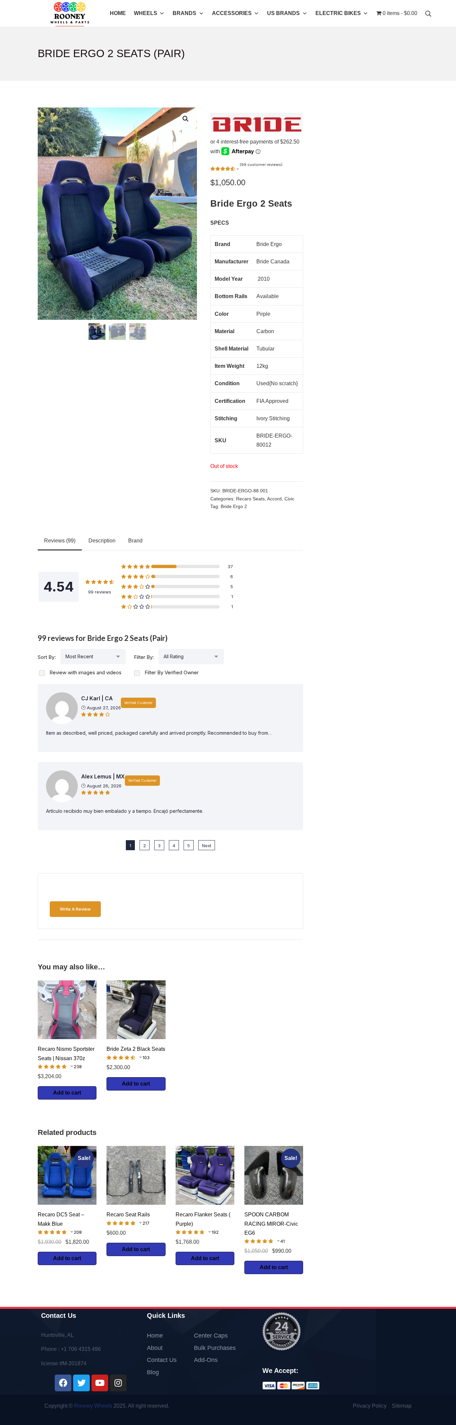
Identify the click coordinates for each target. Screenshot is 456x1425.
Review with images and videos (85, 672)
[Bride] (256, 122)
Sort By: (47, 657)
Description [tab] (102, 540)
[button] (186, 119)
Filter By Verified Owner (172, 672)
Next (206, 845)
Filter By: (144, 657)
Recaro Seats (250, 498)
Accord (274, 498)
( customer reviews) (261, 164)
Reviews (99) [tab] (59, 540)
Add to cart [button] (67, 1093)
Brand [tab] (135, 540)
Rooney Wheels (93, 1406)
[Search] (428, 13)
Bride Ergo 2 (234, 506)
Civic (289, 498)
